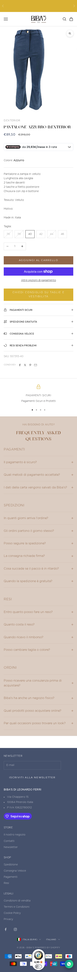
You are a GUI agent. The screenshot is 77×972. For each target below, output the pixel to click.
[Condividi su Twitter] (25, 365)
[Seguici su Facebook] (5, 929)
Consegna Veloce (15, 871)
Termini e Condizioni (16, 907)
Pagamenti (10, 877)
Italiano (51, 939)
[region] (38, 394)
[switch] (38, 967)
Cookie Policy (12, 913)
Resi (6, 883)
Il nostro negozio (14, 834)
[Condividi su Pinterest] (30, 365)
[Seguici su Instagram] (15, 929)
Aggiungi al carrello (38, 260)
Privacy (8, 919)
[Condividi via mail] (35, 365)
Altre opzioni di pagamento (38, 280)
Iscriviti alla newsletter (32, 777)
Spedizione (11, 864)
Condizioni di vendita (17, 900)
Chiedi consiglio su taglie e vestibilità (39, 294)
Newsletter (11, 847)
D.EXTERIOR (12, 120)
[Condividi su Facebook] (19, 365)
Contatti (9, 841)
